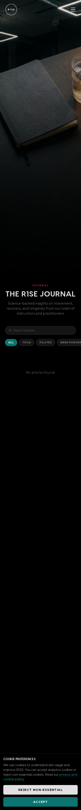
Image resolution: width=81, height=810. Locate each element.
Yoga (26, 342)
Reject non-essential (40, 790)
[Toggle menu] (73, 9)
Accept (40, 802)
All (11, 342)
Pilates (45, 342)
